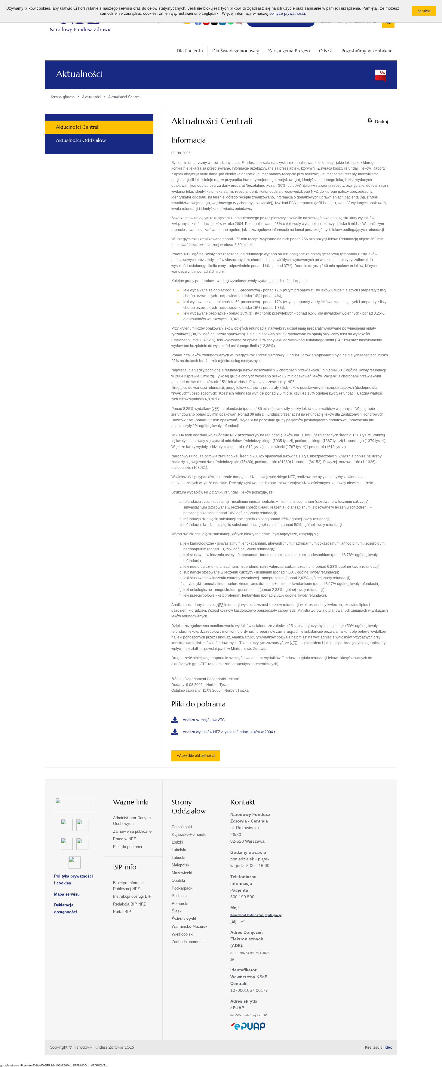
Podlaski (179, 895)
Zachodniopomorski (189, 941)
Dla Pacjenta (190, 51)
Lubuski (178, 857)
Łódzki (177, 842)
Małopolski (181, 865)
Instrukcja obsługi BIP (132, 896)
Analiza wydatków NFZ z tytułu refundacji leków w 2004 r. (229, 732)
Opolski (178, 880)
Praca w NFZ (124, 839)
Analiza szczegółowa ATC (204, 720)
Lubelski (179, 849)
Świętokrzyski (184, 919)
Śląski (177, 911)
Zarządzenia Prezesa (289, 51)
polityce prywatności (287, 13)
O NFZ (326, 51)
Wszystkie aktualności (196, 755)
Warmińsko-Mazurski (190, 926)
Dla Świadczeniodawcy (235, 51)
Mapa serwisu (67, 894)
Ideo (388, 1047)
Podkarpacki (182, 888)
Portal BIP (122, 911)
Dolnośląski (182, 827)
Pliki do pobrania (127, 846)
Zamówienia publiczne (132, 831)
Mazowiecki (182, 873)
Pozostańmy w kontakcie (367, 51)
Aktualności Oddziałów (81, 140)
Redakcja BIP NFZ (129, 904)
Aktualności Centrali (78, 127)
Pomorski (180, 903)
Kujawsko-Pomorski (189, 834)
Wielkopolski (183, 934)
